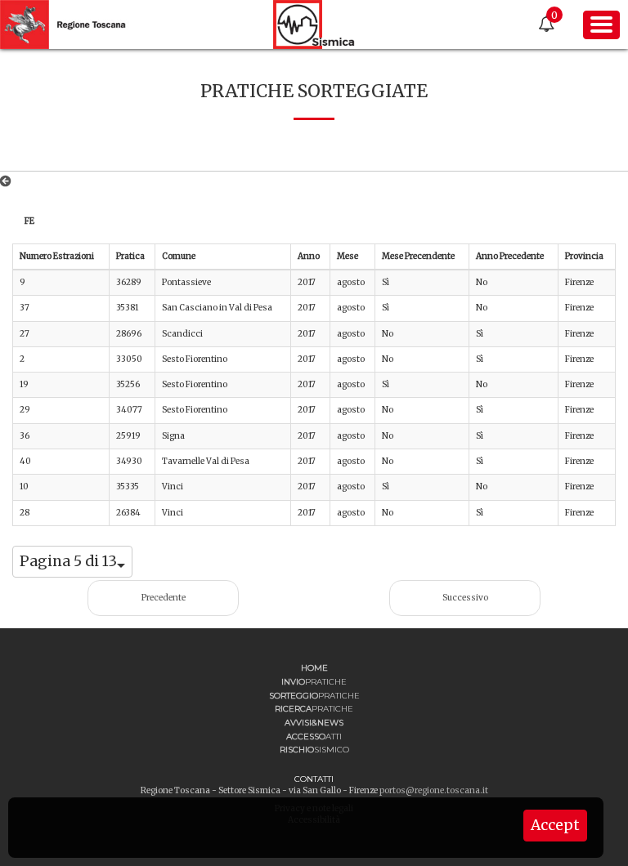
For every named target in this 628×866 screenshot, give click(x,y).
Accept (555, 825)
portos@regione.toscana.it (433, 790)
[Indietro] (8, 181)
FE (29, 221)
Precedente (163, 597)
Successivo (465, 597)
